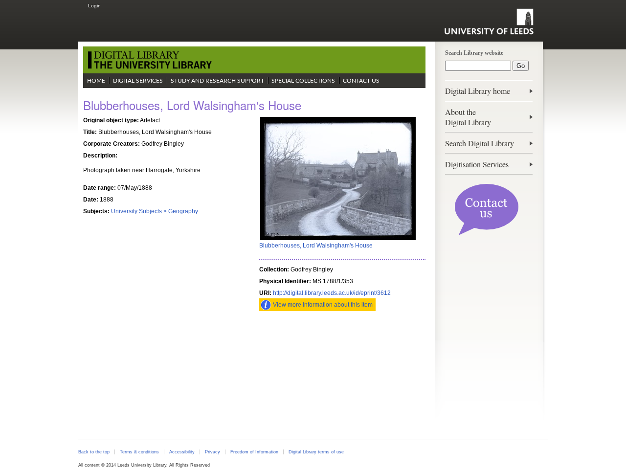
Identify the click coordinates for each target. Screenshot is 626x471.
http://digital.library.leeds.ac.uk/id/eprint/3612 (332, 293)
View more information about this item (323, 304)
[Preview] (338, 239)
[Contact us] (486, 233)
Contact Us (361, 81)
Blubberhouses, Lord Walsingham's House (316, 245)
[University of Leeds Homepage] (489, 21)
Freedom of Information (254, 451)
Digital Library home (477, 91)
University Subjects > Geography (154, 211)
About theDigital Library (468, 117)
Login (94, 5)
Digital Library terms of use (316, 451)
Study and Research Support (217, 81)
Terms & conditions (139, 451)
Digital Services (138, 81)
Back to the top (94, 451)
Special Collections (303, 81)
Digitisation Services (477, 164)
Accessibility (182, 451)
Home (96, 81)
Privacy (212, 451)
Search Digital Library (479, 143)
